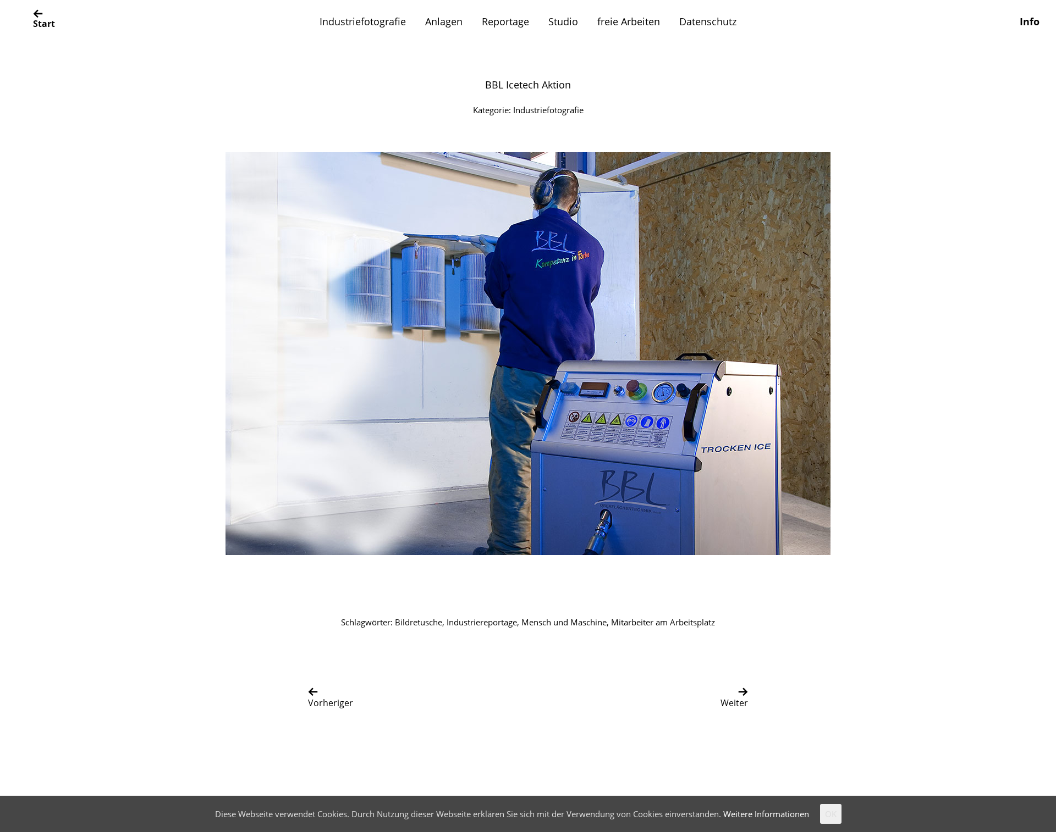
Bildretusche (418, 622)
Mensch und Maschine (564, 622)
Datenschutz (707, 21)
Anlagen (444, 21)
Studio (563, 21)
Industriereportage (482, 622)
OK (831, 813)
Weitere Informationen (766, 813)
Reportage (505, 21)
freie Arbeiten (628, 21)
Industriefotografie (363, 21)
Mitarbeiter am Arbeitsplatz (663, 622)
